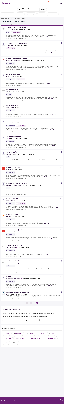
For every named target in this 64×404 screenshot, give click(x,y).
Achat (52, 333)
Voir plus (46, 36)
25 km (42, 9)
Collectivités (18, 333)
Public (7, 333)
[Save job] (61, 27)
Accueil (42, 333)
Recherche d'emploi (5, 18)
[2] (37, 303)
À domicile (31, 333)
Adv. (7, 342)
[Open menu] (61, 3)
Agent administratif (36, 338)
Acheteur (8, 338)
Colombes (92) (15, 18)
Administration (52, 338)
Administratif (20, 338)
